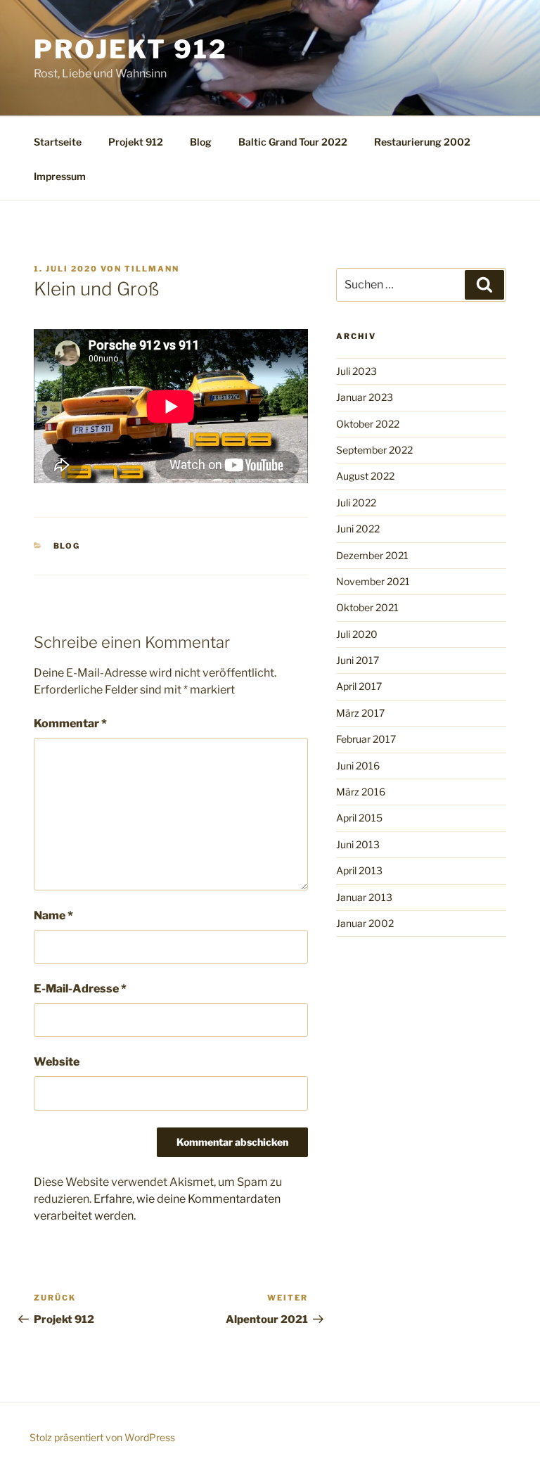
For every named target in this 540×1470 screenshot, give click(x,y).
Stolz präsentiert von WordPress (102, 1437)
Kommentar (70, 723)
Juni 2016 (358, 766)
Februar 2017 (366, 739)
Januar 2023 (364, 397)
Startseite (58, 142)
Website (56, 1061)
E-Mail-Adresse (80, 988)
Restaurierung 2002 (422, 142)
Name (53, 915)
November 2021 (373, 581)
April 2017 (359, 686)
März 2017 (360, 713)
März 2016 (360, 792)
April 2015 (359, 818)
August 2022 (365, 476)
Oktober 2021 (367, 607)
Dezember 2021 (372, 555)
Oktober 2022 (367, 424)
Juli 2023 (356, 371)
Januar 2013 (364, 897)
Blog (201, 142)
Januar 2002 (365, 923)
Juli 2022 (356, 503)
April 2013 (359, 870)
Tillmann (151, 269)
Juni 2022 (358, 529)
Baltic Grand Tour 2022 (292, 142)
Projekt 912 (131, 49)
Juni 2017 (357, 660)
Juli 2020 (357, 634)
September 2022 (374, 450)
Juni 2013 (358, 844)
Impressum (60, 176)
